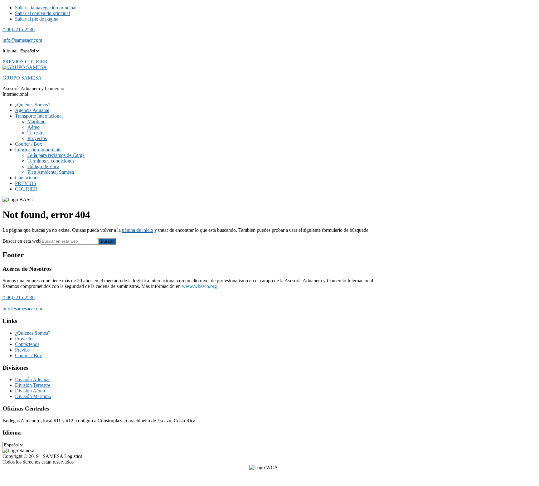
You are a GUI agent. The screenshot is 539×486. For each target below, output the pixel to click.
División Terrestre (32, 385)
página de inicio (137, 230)
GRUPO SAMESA (22, 77)
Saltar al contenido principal (42, 13)
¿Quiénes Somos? (32, 333)
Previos (22, 349)
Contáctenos (27, 344)
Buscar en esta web (21, 241)
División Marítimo (33, 396)
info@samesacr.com (22, 40)
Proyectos (24, 338)
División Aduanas (32, 379)
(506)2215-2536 (18, 29)
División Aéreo (30, 390)
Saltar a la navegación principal (45, 7)
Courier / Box (28, 355)
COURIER (36, 61)
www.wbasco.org (199, 286)
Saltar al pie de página (36, 19)
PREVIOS (13, 61)
